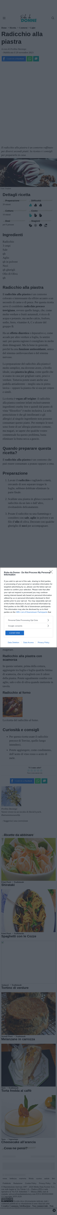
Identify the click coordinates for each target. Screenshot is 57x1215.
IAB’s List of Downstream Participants (31, 612)
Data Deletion (13, 642)
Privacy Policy (43, 642)
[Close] (51, 572)
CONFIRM (14, 633)
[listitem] (28, 620)
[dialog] (28, 607)
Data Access (28, 642)
